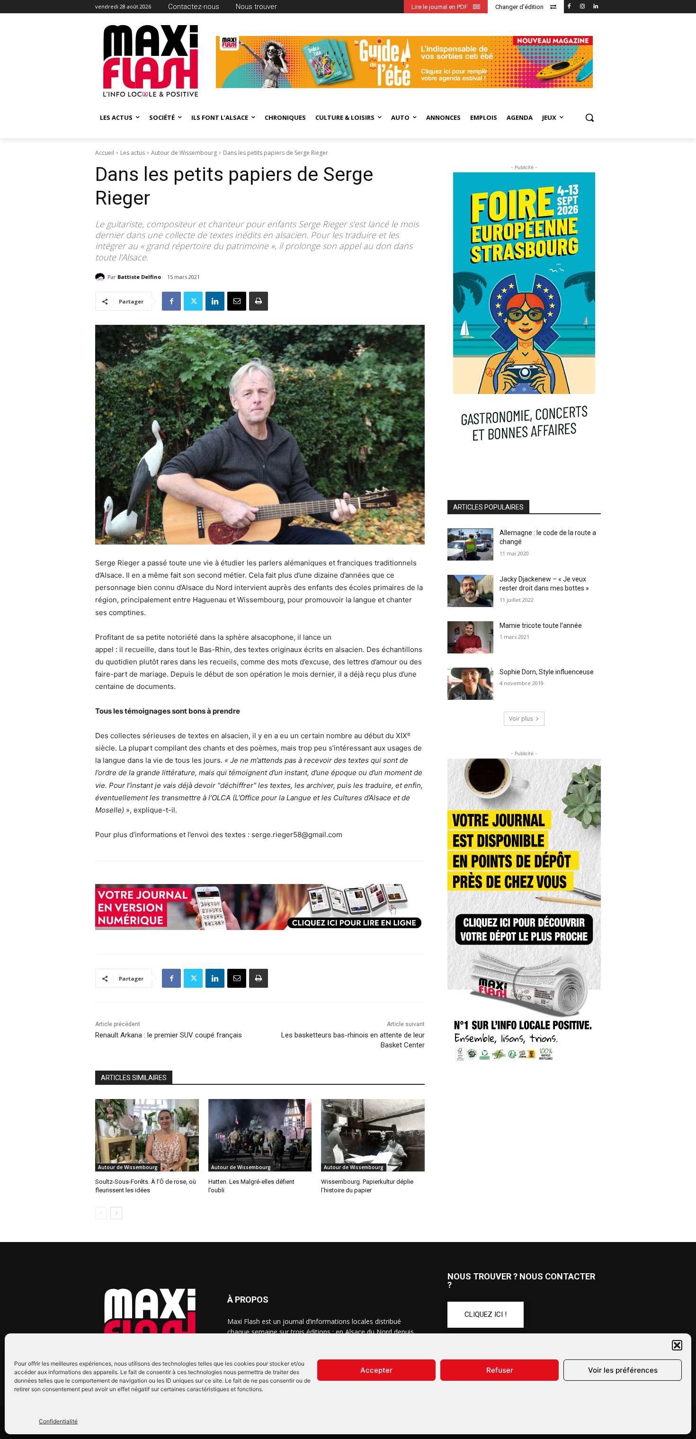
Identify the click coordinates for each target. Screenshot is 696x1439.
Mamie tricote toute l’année (541, 625)
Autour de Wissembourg (184, 153)
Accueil (104, 153)
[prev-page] (101, 1213)
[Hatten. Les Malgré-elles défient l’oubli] (260, 1135)
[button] (677, 1345)
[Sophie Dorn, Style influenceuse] (470, 684)
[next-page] (116, 1213)
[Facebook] (569, 6)
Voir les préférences (623, 1370)
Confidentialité (58, 1421)
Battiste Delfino (139, 276)
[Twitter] (193, 301)
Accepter (376, 1370)
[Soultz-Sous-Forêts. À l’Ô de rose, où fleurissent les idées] (147, 1135)
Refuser (499, 1370)
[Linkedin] (595, 6)
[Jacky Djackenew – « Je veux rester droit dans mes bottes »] (470, 591)
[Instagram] (582, 6)
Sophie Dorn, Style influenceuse (547, 672)
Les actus (132, 153)
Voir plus (521, 719)
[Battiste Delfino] (101, 277)
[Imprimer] (258, 301)
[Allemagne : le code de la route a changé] (470, 544)
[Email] (236, 301)
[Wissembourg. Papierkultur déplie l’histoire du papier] (373, 1135)
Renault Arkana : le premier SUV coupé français (168, 1035)
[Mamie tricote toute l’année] (470, 637)
